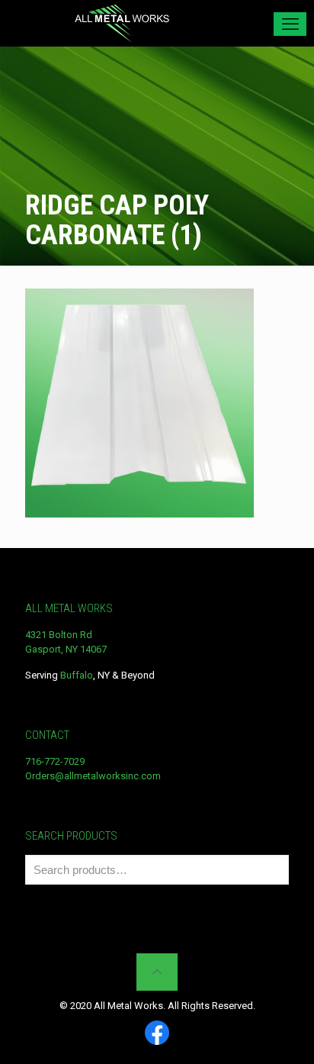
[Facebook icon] (157, 1033)
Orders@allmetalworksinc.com (93, 776)
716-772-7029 (55, 761)
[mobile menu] (290, 24)
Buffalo (76, 675)
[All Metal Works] (121, 23)
